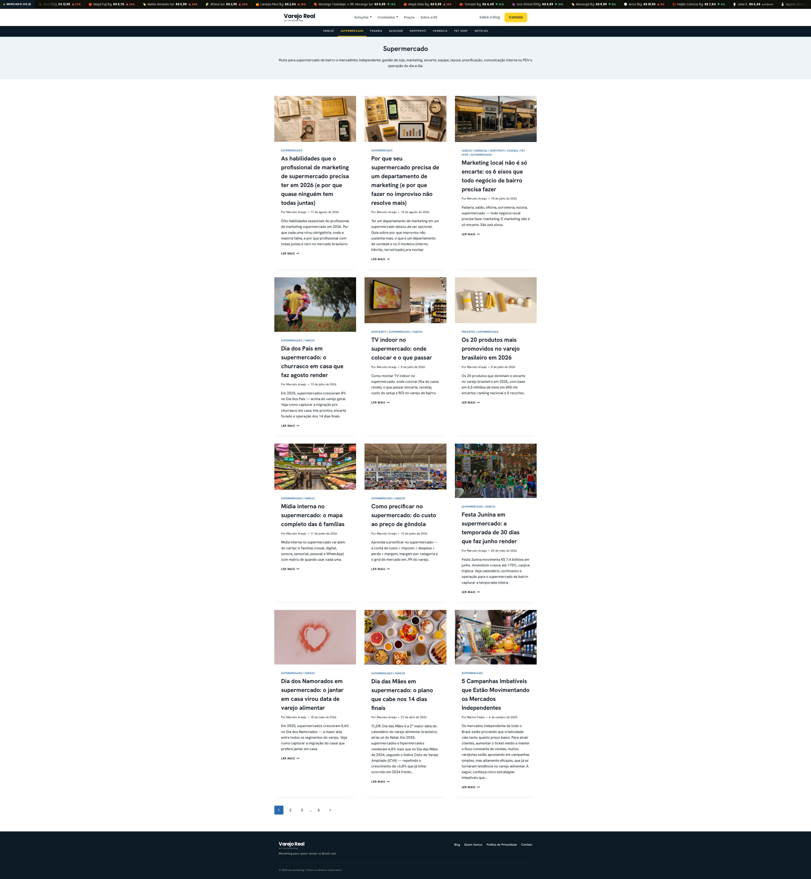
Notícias (481, 31)
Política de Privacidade (502, 844)
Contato (516, 17)
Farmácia (440, 31)
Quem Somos (473, 844)
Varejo (328, 31)
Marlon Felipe (476, 717)
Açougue (396, 31)
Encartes (468, 332)
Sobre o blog (489, 17)
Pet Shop (461, 31)
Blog (457, 844)
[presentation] (315, 119)
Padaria (376, 31)
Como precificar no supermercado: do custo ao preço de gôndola (403, 515)
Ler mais (290, 253)
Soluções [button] (363, 17)
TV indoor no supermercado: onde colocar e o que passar (401, 348)
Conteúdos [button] (388, 17)
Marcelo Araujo (296, 212)
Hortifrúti (418, 31)
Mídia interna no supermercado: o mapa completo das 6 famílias (312, 515)
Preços (409, 17)
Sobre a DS (428, 17)
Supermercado (352, 31)
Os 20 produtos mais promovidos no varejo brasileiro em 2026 (491, 348)
